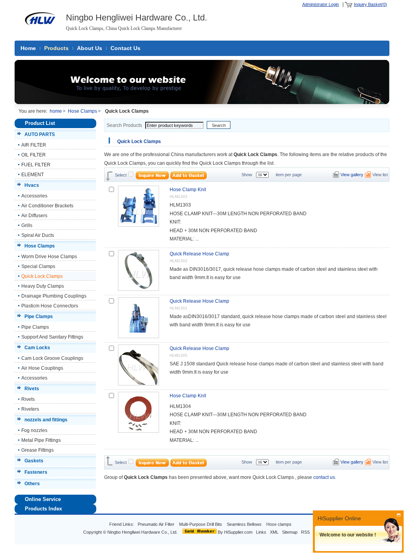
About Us (89, 48)
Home (28, 48)
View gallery (351, 174)
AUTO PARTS (39, 134)
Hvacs (31, 185)
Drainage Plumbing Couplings (53, 296)
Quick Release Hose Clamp (199, 254)
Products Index (43, 509)
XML (274, 532)
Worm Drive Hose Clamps (49, 256)
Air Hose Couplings (42, 368)
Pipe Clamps (38, 316)
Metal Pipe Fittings (41, 440)
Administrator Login (320, 4)
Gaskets (33, 461)
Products (56, 48)
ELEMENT (32, 174)
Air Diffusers (34, 215)
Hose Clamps (82, 111)
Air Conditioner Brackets (47, 206)
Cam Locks (37, 347)
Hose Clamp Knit (188, 189)
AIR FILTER (33, 145)
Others (32, 483)
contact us (324, 477)
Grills (26, 225)
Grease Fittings (37, 450)
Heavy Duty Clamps (42, 286)
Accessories (34, 196)
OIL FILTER (33, 155)
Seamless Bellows (245, 524)
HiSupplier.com (238, 532)
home (56, 111)
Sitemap (289, 532)
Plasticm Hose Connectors (49, 306)
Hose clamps (279, 524)
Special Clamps (38, 266)
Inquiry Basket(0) (370, 4)
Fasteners (35, 472)
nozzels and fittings (45, 420)
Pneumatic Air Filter (156, 524)
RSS (305, 532)
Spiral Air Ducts (37, 235)
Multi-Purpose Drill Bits (201, 524)
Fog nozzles (34, 430)
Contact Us (125, 48)
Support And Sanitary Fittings (52, 337)
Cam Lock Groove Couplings (52, 358)
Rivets (31, 388)
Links (261, 532)
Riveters (30, 409)
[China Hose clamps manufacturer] (40, 29)
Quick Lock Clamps (42, 276)
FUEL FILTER (35, 165)
